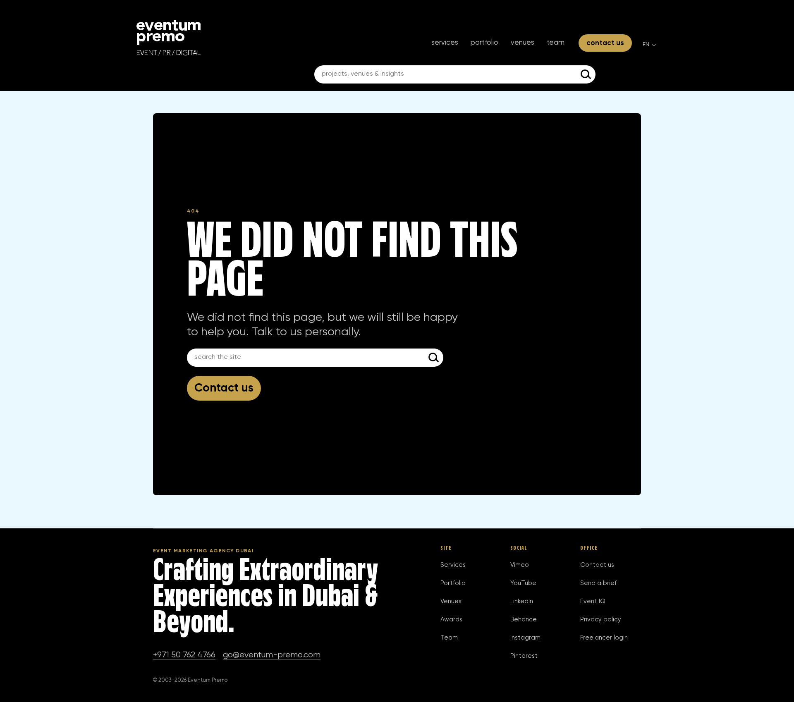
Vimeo (519, 565)
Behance (523, 619)
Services (444, 42)
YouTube (523, 583)
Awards (451, 619)
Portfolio (484, 42)
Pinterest (524, 656)
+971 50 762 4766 (184, 655)
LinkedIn (521, 601)
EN (646, 45)
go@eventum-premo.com (271, 655)
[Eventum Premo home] (168, 37)
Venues (522, 42)
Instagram (525, 638)
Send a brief (598, 583)
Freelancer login (604, 638)
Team (555, 42)
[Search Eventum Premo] (586, 74)
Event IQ (592, 601)
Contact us (605, 43)
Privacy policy (600, 619)
